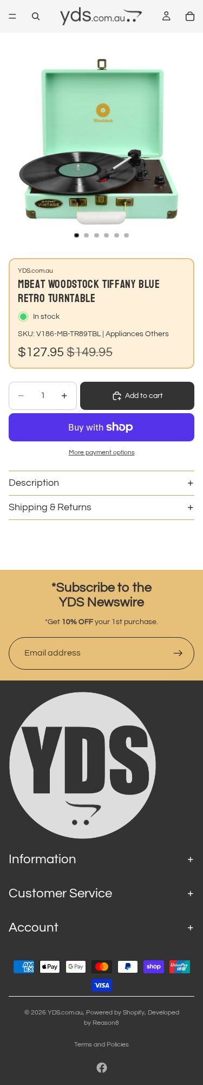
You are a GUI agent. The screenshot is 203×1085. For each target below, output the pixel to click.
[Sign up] (178, 653)
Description (34, 483)
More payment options (102, 452)
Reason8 (106, 1022)
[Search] (36, 16)
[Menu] (12, 16)
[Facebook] (101, 1067)
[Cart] (190, 16)
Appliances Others (137, 334)
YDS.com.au (65, 1012)
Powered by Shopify (115, 1012)
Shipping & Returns (50, 507)
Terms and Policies (101, 1044)
